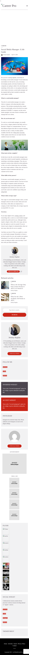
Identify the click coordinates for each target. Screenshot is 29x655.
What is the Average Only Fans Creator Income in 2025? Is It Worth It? (18, 286)
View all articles (13, 271)
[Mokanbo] (6, 573)
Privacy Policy (21, 643)
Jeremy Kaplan (6, 54)
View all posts (14, 353)
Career (3, 45)
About (5, 643)
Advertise (10, 643)
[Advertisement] (14, 27)
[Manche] (6, 579)
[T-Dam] (6, 531)
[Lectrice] (6, 559)
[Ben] (6, 586)
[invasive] (6, 545)
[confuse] (6, 552)
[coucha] (6, 538)
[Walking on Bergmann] (6, 566)
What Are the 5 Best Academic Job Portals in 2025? (18, 298)
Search (14, 314)
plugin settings (6, 423)
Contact (15, 645)
